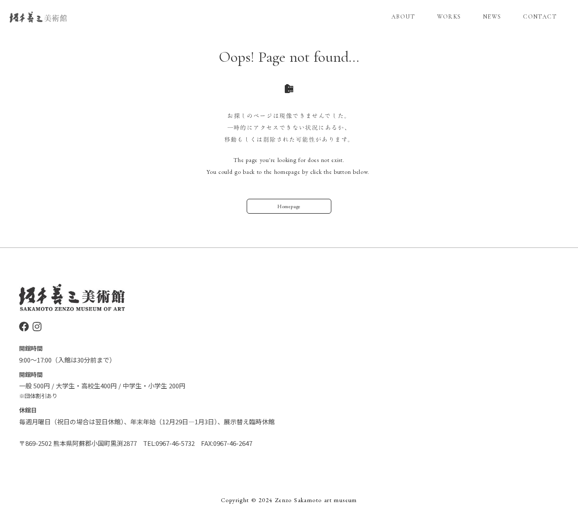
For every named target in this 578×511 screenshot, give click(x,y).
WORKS (449, 16)
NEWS (492, 16)
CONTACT (540, 16)
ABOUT (403, 16)
